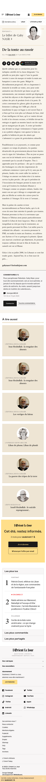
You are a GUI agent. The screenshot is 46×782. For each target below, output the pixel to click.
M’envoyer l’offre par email (23, 551)
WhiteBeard (18, 775)
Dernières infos (10, 22)
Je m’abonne (23, 544)
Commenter (10, 303)
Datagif (10, 773)
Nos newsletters (8, 666)
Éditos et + (7, 31)
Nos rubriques (7, 661)
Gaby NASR (11, 55)
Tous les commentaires (26, 303)
